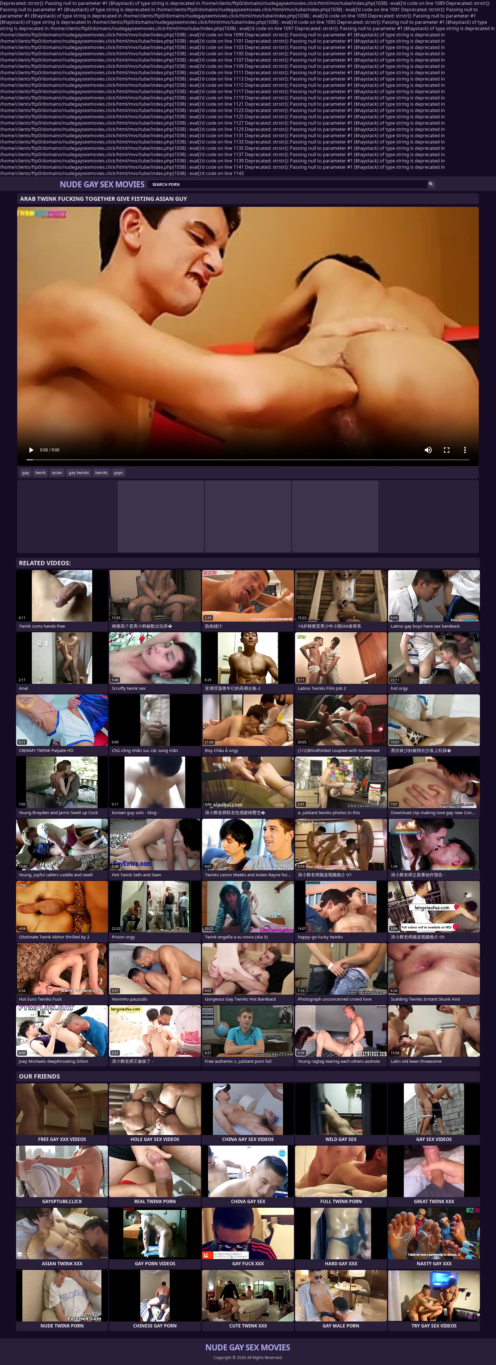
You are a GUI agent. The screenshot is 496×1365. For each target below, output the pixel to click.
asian (57, 472)
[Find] (431, 184)
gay (25, 472)
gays (118, 472)
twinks (101, 472)
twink (40, 472)
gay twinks (79, 472)
